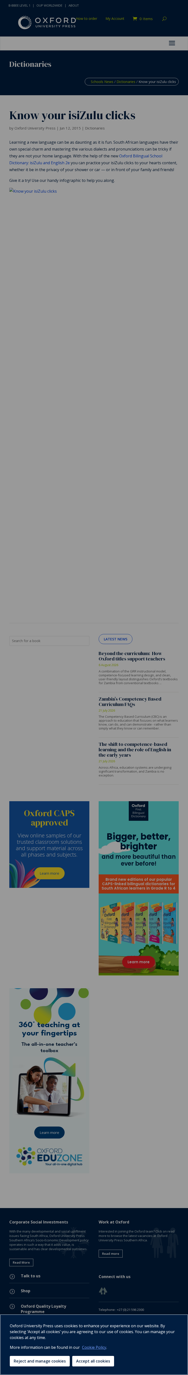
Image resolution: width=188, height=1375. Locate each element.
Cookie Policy (94, 1347)
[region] (94, 1344)
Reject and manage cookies (40, 1361)
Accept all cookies (93, 1361)
